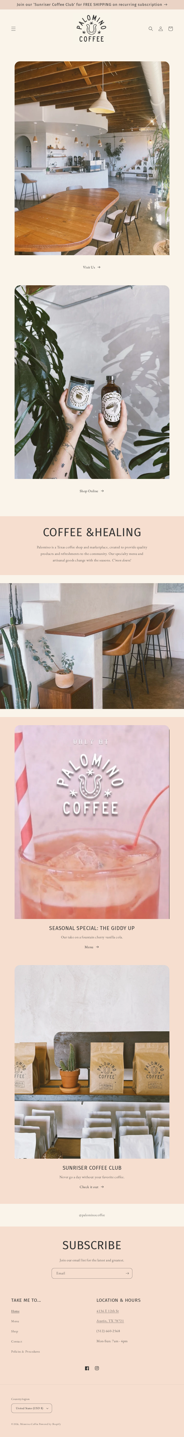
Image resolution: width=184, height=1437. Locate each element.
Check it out (89, 1187)
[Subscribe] (127, 1273)
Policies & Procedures (25, 1351)
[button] (13, 29)
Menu (89, 947)
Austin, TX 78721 (110, 1320)
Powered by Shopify (50, 1424)
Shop (14, 1331)
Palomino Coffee (29, 1424)
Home (15, 1311)
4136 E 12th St (107, 1311)
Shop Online (89, 491)
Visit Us (89, 267)
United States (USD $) (29, 1408)
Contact (16, 1341)
